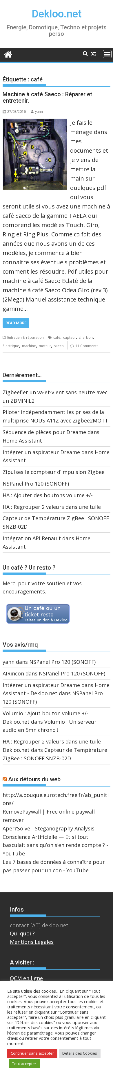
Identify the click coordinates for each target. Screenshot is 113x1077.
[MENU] (107, 54)
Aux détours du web (34, 779)
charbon (86, 337)
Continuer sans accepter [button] (32, 1053)
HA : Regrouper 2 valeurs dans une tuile (52, 506)
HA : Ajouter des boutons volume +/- (48, 495)
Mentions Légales (32, 941)
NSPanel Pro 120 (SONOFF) (36, 483)
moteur (45, 345)
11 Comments (86, 345)
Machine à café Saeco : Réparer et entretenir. (47, 97)
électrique (11, 345)
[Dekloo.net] (8, 54)
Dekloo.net (57, 14)
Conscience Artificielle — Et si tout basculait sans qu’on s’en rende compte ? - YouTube (55, 845)
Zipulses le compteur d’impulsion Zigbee (54, 471)
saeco (59, 345)
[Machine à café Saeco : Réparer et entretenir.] (35, 122)
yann (39, 111)
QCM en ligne (26, 978)
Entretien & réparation (25, 337)
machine (29, 345)
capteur (69, 337)
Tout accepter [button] (24, 1063)
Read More (16, 323)
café (56, 337)
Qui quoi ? (22, 933)
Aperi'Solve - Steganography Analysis (48, 828)
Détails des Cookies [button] (79, 1053)
